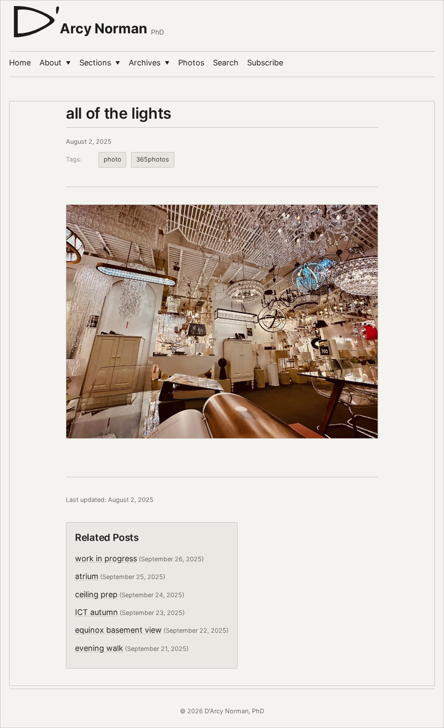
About (55, 62)
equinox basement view (118, 629)
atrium (86, 576)
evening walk (99, 648)
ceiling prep (96, 594)
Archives (149, 62)
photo (112, 159)
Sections (99, 62)
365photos (152, 159)
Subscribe (265, 62)
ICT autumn (96, 612)
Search (225, 62)
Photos (191, 62)
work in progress (106, 558)
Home (20, 62)
